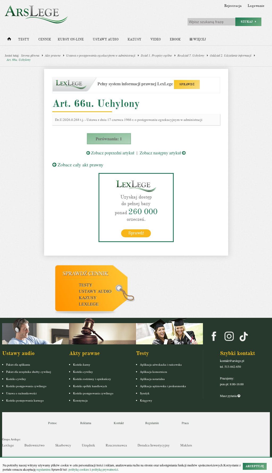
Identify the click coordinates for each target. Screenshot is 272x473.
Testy (23, 39)
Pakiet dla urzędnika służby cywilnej (28, 372)
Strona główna (30, 55)
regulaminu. (43, 469)
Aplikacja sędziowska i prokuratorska (163, 386)
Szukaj (248, 21)
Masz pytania (228, 396)
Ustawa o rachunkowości (21, 393)
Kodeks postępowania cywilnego (26, 386)
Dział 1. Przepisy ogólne (156, 55)
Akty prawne (53, 55)
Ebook (175, 39)
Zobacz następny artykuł (161, 152)
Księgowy (146, 400)
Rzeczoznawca (116, 445)
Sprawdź (136, 233)
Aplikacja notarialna (152, 379)
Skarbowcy (63, 445)
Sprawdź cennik (85, 273)
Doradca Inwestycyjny (154, 445)
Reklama (85, 423)
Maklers (186, 445)
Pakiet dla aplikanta (18, 364)
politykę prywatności (105, 469)
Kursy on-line (71, 39)
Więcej (199, 39)
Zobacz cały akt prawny (79, 164)
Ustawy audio (105, 39)
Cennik (44, 39)
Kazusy (134, 39)
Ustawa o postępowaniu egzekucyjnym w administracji (100, 55)
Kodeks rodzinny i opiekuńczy (92, 379)
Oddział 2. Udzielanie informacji (230, 55)
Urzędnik (88, 445)
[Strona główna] (9, 40)
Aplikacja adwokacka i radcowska (161, 364)
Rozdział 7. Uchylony (190, 55)
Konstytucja (80, 400)
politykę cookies (79, 469)
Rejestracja (233, 6)
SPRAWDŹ (186, 84)
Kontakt (119, 423)
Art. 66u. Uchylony (19, 59)
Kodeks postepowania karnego (25, 400)
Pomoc (52, 423)
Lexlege (8, 445)
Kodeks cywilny (16, 379)
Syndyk (145, 393)
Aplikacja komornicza (153, 372)
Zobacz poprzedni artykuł (112, 152)
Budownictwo (34, 445)
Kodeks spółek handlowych (90, 386)
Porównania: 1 (109, 139)
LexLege (89, 304)
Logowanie (256, 6)
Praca (185, 423)
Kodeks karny (81, 364)
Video (155, 39)
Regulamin (152, 423)
